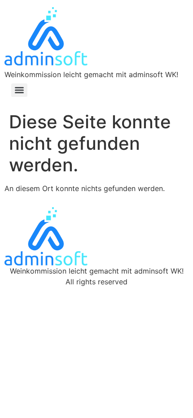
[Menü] (19, 90)
